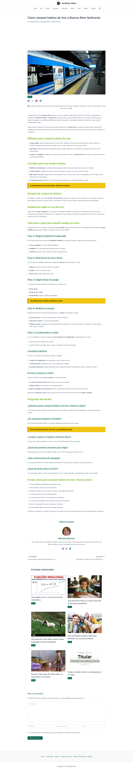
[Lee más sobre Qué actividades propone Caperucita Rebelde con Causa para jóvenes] (85, 622)
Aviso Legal (49, 756)
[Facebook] (28, 101)
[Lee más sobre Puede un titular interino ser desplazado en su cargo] (85, 659)
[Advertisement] (66, 36)
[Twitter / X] (66, 549)
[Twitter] (32, 101)
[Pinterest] (36, 101)
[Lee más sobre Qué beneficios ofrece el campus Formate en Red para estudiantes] (85, 586)
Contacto (56, 756)
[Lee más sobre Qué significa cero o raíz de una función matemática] (48, 585)
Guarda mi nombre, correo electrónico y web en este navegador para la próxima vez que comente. (55, 732)
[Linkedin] (40, 101)
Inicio (42, 756)
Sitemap (89, 756)
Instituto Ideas (69, 3)
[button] (100, 8)
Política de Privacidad (79, 756)
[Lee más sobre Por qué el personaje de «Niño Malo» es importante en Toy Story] (48, 660)
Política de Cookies (66, 756)
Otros (29, 97)
